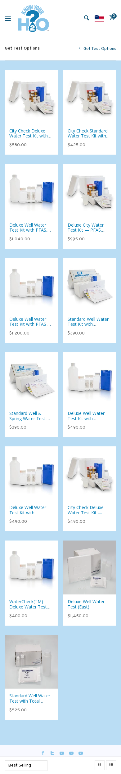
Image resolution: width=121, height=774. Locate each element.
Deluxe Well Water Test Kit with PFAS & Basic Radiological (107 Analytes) (30, 327)
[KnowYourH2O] (33, 18)
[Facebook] (43, 753)
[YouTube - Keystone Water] (62, 753)
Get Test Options (99, 48)
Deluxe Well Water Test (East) (86, 604)
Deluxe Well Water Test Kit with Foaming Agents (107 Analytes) (86, 421)
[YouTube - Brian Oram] (71, 753)
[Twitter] (52, 753)
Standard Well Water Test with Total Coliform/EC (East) (29, 701)
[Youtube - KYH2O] (81, 753)
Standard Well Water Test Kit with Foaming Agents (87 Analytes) (88, 327)
